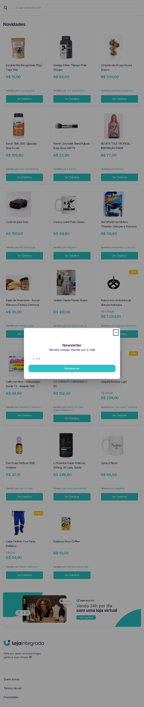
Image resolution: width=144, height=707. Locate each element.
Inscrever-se (72, 368)
